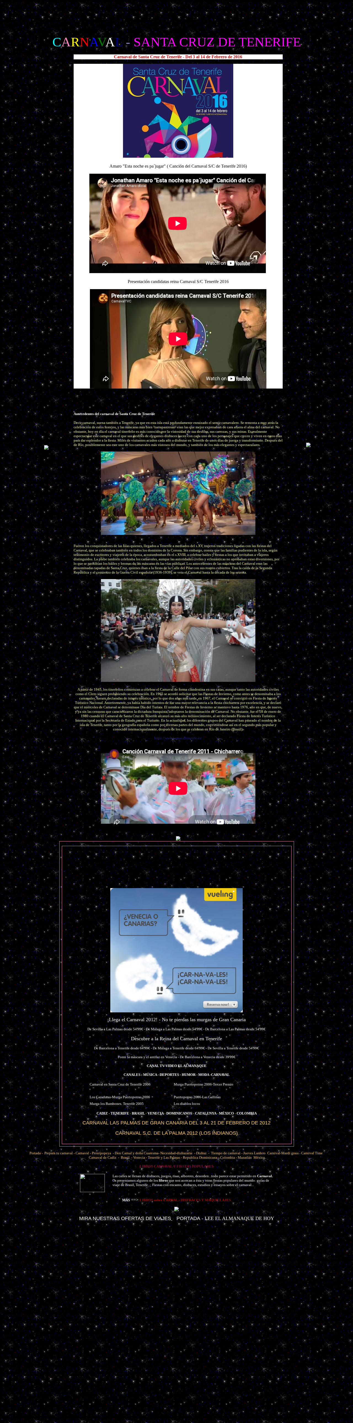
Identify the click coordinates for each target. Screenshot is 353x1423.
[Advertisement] (174, 14)
